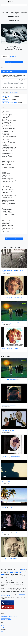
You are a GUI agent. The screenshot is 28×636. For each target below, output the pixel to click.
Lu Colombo (12, 507)
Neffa (13, 430)
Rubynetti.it (3, 590)
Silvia (17, 46)
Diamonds (4, 481)
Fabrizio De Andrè (18, 297)
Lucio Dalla (12, 405)
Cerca (2, 615)
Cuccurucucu (5, 558)
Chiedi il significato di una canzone (9, 616)
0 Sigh (22, 83)
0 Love (11, 83)
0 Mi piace (5, 83)
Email (2, 631)
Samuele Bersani (16, 533)
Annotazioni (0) (14, 56)
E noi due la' (5, 101)
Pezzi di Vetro (5, 456)
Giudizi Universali (6, 533)
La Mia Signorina (6, 430)
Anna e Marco (5, 405)
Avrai (3, 98)
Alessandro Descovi (5, 595)
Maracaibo (4, 507)
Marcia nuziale (5, 348)
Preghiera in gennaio (7, 297)
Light (18, 8)
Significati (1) (5, 56)
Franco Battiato (22, 323)
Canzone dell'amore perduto (9, 270)
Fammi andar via (6, 99)
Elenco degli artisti (5, 618)
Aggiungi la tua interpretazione (14, 62)
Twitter (2, 625)
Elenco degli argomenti (6, 619)
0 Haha (16, 83)
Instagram (3, 627)
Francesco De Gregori (15, 456)
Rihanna (10, 481)
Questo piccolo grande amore (9, 102)
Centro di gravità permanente (9, 323)
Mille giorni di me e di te (8, 96)
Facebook (3, 623)
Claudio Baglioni (14, 92)
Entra (14, 8)
